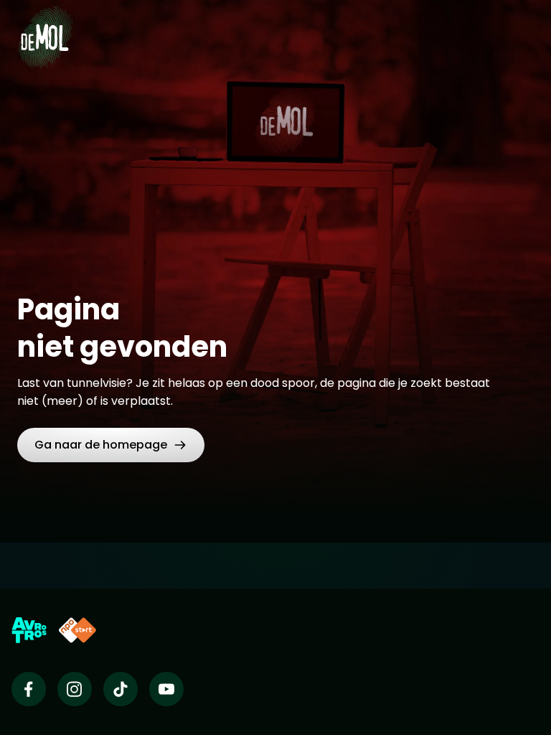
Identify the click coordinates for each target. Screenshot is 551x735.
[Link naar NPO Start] (77, 630)
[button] (110, 445)
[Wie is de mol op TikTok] (120, 689)
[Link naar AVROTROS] (29, 630)
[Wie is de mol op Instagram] (74, 689)
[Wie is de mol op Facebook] (28, 689)
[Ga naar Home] (44, 29)
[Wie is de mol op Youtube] (166, 689)
